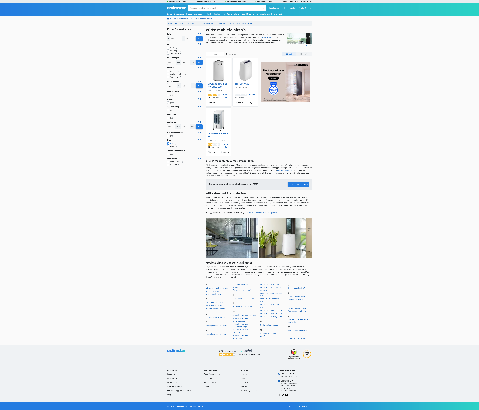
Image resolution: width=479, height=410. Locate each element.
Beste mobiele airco (187, 23)
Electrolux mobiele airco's (216, 334)
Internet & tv (279, 14)
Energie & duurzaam (175, 14)
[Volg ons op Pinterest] (286, 395)
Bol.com (174, 165)
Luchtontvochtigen (179, 74)
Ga (199, 38)
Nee (173, 110)
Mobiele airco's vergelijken (271, 316)
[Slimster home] (176, 8)
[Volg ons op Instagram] (283, 395)
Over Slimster (246, 378)
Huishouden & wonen (216, 14)
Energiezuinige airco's (207, 23)
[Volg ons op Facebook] (279, 395)
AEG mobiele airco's (214, 291)
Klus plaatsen (273, 8)
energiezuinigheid (285, 170)
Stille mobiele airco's (296, 299)
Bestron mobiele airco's (215, 309)
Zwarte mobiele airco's (297, 339)
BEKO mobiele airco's (214, 302)
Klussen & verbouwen (195, 14)
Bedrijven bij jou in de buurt (179, 390)
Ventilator (175, 77)
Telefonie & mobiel (264, 14)
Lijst (290, 54)
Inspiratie (171, 374)
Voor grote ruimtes (238, 23)
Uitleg (200, 34)
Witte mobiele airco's (203, 18)
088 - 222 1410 (287, 373)
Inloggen (244, 374)
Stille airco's (223, 23)
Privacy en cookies (197, 406)
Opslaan (226, 103)
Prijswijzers (172, 378)
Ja (172, 102)
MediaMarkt (176, 162)
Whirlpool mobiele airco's (298, 330)
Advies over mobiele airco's (217, 288)
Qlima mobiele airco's (297, 288)
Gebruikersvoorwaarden (177, 406)
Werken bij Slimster (249, 390)
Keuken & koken (233, 14)
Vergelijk (213, 102)
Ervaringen (245, 382)
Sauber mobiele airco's (297, 296)
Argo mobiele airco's (214, 294)
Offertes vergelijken (175, 386)
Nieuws (244, 386)
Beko (173, 47)
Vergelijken (172, 23)
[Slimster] (169, 18)
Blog (169, 394)
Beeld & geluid (248, 14)
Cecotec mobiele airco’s (215, 317)
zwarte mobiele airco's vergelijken (263, 212)
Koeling (174, 71)
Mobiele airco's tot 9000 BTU (272, 313)
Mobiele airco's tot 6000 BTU (272, 310)
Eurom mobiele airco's (242, 290)
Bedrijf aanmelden (289, 8)
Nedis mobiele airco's (269, 325)
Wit (173, 143)
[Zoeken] (263, 8)
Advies (250, 23)
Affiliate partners (211, 382)
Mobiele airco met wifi (269, 284)
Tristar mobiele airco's (297, 308)
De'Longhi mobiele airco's (216, 325)
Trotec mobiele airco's (297, 311)
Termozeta (175, 53)
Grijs (173, 146)
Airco (174, 18)
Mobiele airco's (185, 18)
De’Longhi (175, 50)
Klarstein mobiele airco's (243, 306)
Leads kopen (209, 378)
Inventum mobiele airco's (243, 298)
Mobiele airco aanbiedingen (244, 315)
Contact (207, 386)
